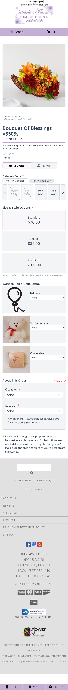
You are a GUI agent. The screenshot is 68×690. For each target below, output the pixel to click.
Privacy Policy (11, 661)
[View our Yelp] (39, 546)
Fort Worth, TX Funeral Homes (23, 645)
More (7, 158)
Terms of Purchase (35, 661)
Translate (43, 4)
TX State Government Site (50, 656)
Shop (19, 31)
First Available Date (42, 180)
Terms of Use (57, 661)
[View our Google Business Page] (34, 546)
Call (12, 687)
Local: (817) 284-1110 (34, 570)
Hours (58, 687)
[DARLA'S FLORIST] (34, 23)
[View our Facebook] (28, 546)
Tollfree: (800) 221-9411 (34, 576)
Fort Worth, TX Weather (16, 656)
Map (35, 687)
